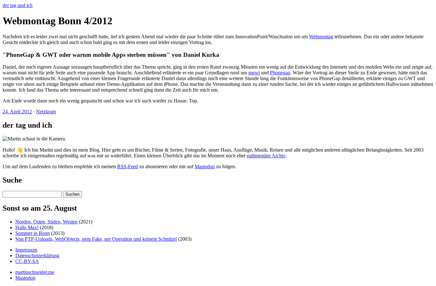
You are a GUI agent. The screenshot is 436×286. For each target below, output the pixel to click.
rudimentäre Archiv (266, 155)
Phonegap (280, 72)
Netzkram (46, 111)
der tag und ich (18, 5)
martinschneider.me (34, 272)
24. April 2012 (17, 111)
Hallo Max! (27, 227)
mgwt (254, 72)
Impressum (26, 249)
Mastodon (205, 166)
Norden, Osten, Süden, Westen (46, 221)
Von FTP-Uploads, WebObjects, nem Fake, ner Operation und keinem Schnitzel (96, 239)
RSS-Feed (127, 166)
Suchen (72, 194)
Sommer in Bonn (32, 233)
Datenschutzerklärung (37, 255)
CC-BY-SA (27, 261)
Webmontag (321, 36)
